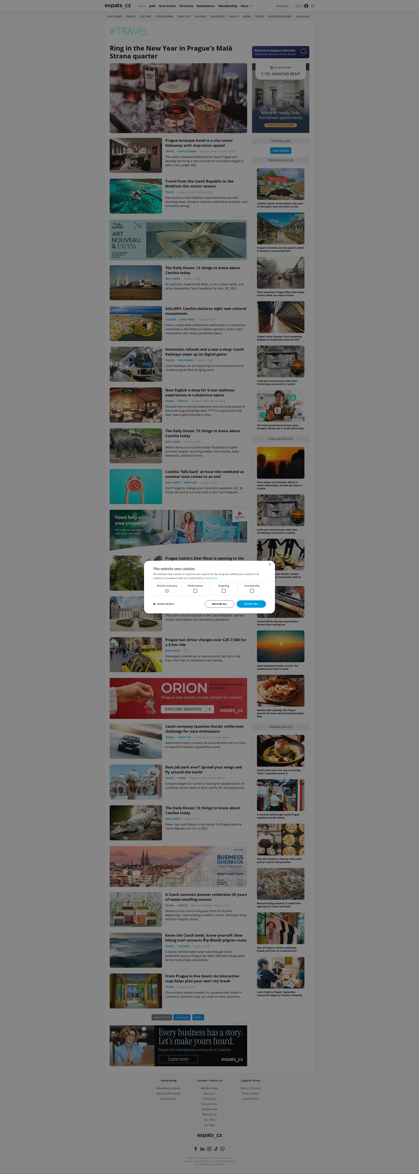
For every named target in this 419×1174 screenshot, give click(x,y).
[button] (163, 604)
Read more (211, 578)
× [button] (269, 564)
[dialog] (209, 587)
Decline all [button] (219, 603)
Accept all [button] (251, 603)
